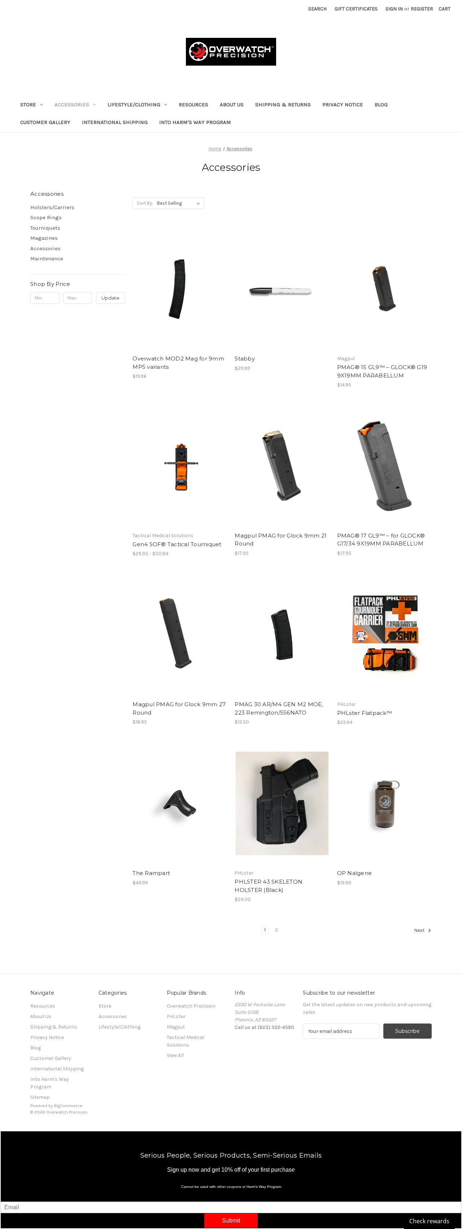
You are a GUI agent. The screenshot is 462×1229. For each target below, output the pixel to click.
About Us (232, 104)
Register (422, 9)
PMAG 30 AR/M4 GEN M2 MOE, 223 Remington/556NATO (279, 708)
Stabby (245, 358)
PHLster (176, 1016)
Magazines (44, 238)
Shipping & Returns (283, 104)
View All (175, 1055)
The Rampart (151, 873)
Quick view (174, 283)
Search (317, 9)
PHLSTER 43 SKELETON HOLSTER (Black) (268, 885)
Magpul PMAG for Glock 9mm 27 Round (179, 708)
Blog (381, 104)
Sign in (394, 9)
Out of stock (384, 295)
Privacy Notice (342, 104)
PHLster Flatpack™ (364, 712)
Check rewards (429, 1221)
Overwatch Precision (191, 1006)
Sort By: (145, 203)
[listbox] (180, 203)
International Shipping (115, 122)
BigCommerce (68, 1105)
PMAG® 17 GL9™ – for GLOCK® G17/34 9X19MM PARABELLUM (381, 539)
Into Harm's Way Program (195, 122)
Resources (193, 104)
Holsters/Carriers (52, 207)
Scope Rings (46, 217)
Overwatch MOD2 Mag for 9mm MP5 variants (178, 362)
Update (110, 298)
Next (420, 930)
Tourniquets (45, 228)
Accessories (72, 104)
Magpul (175, 1027)
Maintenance (46, 258)
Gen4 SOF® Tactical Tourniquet (176, 544)
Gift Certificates (356, 9)
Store (28, 104)
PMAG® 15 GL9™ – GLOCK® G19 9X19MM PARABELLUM (382, 371)
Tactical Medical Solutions (185, 1041)
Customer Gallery (45, 122)
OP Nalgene (354, 873)
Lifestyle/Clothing (134, 104)
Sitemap (40, 1097)
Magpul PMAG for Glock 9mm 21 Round (281, 539)
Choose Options (180, 295)
